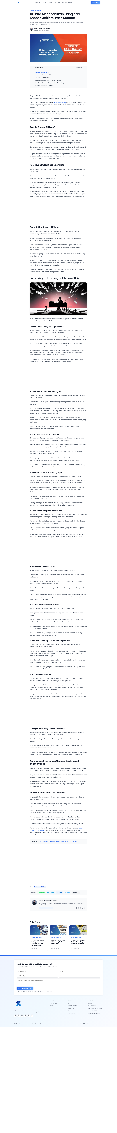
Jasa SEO (90, 1003)
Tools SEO (71, 1008)
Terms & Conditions (85, 1023)
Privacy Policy (94, 1023)
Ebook (45, 2)
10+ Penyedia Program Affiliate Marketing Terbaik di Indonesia (78, 942)
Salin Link (76, 892)
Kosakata (57, 2)
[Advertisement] (58, 210)
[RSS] (32, 1015)
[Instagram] (78, 908)
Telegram (51, 892)
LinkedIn (60, 892)
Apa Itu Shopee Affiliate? (42, 72)
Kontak (51, 1006)
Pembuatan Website (93, 1011)
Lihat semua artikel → (45, 908)
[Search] (88, 2)
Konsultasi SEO (92, 1006)
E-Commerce (72, 1011)
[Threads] (80, 908)
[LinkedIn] (76, 908)
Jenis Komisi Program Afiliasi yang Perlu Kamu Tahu (58, 942)
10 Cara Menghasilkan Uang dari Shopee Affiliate (48, 80)
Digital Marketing (67, 2)
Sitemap (101, 1023)
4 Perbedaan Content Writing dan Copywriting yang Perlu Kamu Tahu (38, 942)
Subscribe (95, 2)
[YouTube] (84, 908)
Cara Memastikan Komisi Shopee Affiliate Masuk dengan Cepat (52, 83)
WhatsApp (42, 892)
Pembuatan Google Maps (95, 1008)
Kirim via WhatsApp (26, 988)
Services (37, 2)
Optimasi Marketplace (94, 1013)
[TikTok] (82, 908)
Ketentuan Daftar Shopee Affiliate (44, 75)
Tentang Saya (53, 1003)
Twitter (68, 892)
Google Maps (71, 1013)
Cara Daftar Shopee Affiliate (42, 77)
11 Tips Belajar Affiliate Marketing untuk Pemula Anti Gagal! (58, 841)
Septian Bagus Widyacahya (42, 28)
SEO (50, 2)
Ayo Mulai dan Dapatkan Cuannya (44, 85)
